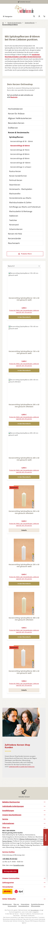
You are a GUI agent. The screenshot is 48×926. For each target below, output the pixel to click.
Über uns (16, 904)
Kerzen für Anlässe (16, 113)
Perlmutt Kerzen (15, 180)
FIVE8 (31, 921)
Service (5, 819)
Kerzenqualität (12, 906)
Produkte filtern (26, 254)
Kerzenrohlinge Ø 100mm (20, 163)
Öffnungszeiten (35, 906)
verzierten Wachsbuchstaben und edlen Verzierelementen (23, 55)
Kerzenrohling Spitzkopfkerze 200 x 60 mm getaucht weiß (24, 459)
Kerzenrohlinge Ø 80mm (19, 154)
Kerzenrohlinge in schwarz (20, 167)
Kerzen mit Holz (15, 233)
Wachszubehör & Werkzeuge (20, 211)
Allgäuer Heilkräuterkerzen (20, 118)
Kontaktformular (18, 865)
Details (24, 530)
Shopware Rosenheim (39, 921)
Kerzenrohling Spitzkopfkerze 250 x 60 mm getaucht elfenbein (24, 512)
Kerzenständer (14, 238)
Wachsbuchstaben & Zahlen (20, 202)
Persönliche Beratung (37, 904)
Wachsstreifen (15, 193)
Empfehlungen (8, 810)
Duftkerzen (13, 127)
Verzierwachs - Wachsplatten (20, 189)
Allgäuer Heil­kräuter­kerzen (28, 839)
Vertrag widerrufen (10, 871)
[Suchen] (34, 16)
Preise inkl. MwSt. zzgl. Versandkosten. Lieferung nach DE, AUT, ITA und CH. (24, 311)
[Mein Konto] (39, 16)
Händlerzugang (7, 904)
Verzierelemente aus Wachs (20, 198)
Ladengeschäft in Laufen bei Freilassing (21, 767)
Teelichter (13, 220)
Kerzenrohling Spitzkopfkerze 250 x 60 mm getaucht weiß (24, 565)
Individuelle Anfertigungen (13, 806)
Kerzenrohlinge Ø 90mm (19, 158)
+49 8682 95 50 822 (9, 859)
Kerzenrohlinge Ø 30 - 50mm (21, 141)
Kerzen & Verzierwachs (18, 132)
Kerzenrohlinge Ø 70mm (19, 150)
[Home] (3, 23)
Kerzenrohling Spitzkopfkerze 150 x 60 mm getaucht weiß (24, 352)
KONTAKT (46, 837)
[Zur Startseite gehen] (24, 9)
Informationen (8, 823)
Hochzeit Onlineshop (18, 921)
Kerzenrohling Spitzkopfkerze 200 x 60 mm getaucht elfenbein (24, 406)
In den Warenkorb (24, 317)
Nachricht (13, 97)
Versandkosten (35, 910)
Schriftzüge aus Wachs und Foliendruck (25, 207)
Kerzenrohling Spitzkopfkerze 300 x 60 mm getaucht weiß (24, 672)
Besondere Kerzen (16, 123)
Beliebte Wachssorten (11, 802)
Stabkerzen (13, 216)
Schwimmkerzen (15, 229)
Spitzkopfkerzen (16, 137)
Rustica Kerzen (15, 171)
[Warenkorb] (44, 16)
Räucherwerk (14, 243)
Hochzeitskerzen (15, 109)
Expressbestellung (23, 906)
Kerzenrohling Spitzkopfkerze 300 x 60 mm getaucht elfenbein (24, 619)
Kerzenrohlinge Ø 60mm (20, 146)
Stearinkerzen (14, 185)
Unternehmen (25, 904)
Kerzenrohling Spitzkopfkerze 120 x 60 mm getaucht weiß (24, 299)
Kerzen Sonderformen (18, 176)
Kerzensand (14, 224)
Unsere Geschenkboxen (11, 815)
